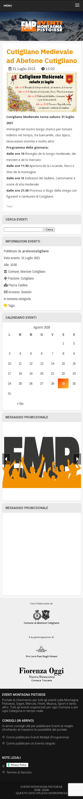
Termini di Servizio (19, 772)
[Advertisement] (41, 554)
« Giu (20, 403)
